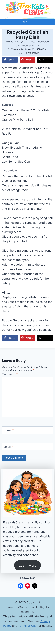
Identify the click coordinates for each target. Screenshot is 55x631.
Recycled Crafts (25, 41)
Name (8, 430)
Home (9, 41)
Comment (10, 374)
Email (8, 447)
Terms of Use (27, 626)
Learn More (27, 565)
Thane (14, 49)
